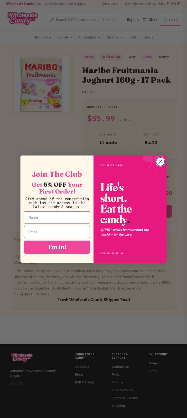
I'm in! (57, 247)
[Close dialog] (160, 161)
